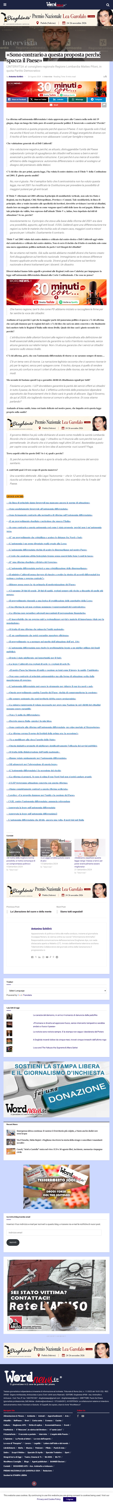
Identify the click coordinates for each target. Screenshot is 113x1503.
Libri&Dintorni (9, 1447)
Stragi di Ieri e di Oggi (12, 1457)
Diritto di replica (35, 1425)
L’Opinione (8, 1438)
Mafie (20, 1447)
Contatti (7, 1466)
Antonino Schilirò (16, 76)
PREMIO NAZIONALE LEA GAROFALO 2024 (22, 1470)
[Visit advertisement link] (56, 18)
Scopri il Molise (18, 1452)
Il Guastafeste (9, 1434)
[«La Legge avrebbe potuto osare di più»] (56, 848)
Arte (67, 1416)
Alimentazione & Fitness (14, 1416)
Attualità (7, 1420)
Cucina (58, 1420)
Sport (67, 1452)
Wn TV (58, 1457)
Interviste (48, 76)
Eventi (66, 1425)
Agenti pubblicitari (39, 1461)
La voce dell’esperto (42, 1438)
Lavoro (28, 1443)
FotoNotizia (8, 1429)
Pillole (48, 1447)
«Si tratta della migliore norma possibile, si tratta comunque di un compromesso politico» (20, 860)
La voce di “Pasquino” (13, 1443)
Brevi (27, 1420)
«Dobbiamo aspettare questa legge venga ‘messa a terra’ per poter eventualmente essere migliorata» (88, 862)
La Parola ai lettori (23, 1438)
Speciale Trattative (54, 1452)
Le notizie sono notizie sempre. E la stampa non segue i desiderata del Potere (68, 1031)
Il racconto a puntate (27, 1434)
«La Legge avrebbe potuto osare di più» (55, 859)
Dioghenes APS (19, 1425)
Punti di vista (59, 1447)
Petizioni (39, 1447)
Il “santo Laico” (56, 1429)
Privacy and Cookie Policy (49, 1499)
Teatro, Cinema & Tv (33, 1457)
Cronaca (48, 1420)
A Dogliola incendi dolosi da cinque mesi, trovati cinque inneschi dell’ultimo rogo (69, 1039)
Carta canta (37, 1420)
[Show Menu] (5, 5)
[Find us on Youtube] (83, 1416)
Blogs (26, 1461)
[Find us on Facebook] (78, 1416)
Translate (27, 995)
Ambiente (31, 1416)
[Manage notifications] (34, 1483)
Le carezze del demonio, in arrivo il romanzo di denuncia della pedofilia (65, 1015)
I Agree (69, 1499)
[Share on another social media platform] (104, 105)
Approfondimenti (55, 1416)
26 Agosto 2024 (34, 76)
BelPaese (18, 1420)
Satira (6, 1452)
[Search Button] (107, 4)
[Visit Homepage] (56, 5)
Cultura (7, 1425)
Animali (41, 1416)
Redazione (47, 1470)
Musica (29, 1447)
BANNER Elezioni (57, 1461)
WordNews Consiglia (12, 1461)
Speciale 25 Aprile (35, 1452)
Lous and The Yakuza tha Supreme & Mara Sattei (55, 1047)
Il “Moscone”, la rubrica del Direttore (31, 1429)
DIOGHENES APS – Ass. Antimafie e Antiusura (33, 1466)
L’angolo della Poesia (59, 1434)
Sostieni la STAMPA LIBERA (15, 1475)
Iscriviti (13, 1242)
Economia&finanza (53, 1425)
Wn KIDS (48, 1457)
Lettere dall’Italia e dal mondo (56, 1443)
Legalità (37, 1443)
